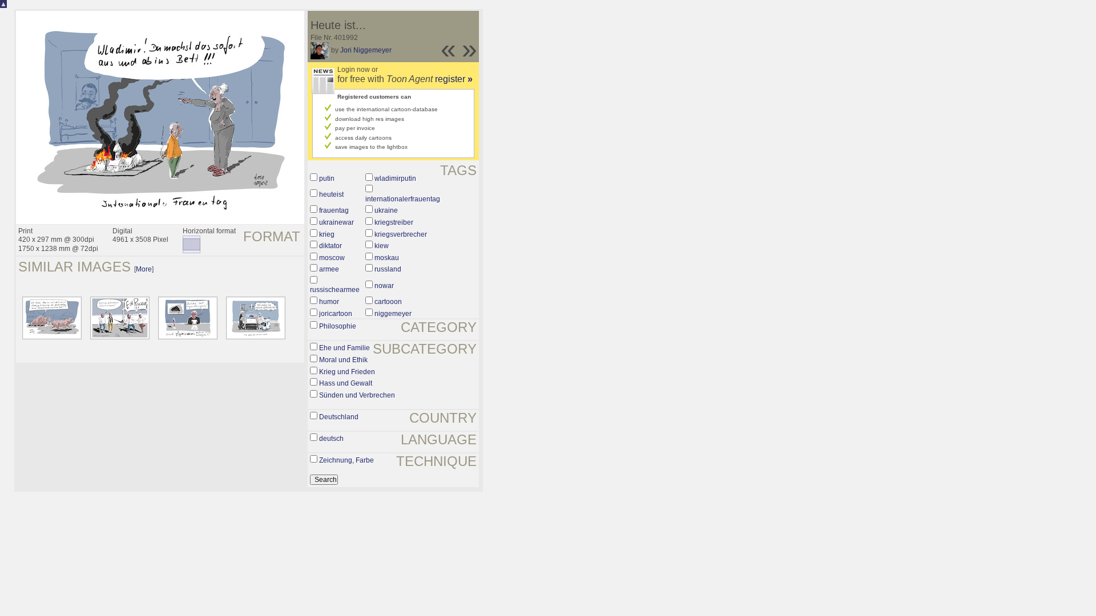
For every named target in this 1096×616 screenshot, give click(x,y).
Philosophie (337, 326)
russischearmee (335, 290)
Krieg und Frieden (347, 372)
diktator (330, 246)
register (454, 79)
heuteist (331, 194)
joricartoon (335, 314)
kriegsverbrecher (400, 234)
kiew (381, 246)
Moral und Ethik (343, 360)
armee (329, 269)
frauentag (334, 210)
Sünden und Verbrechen (357, 395)
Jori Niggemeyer (366, 50)
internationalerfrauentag (402, 199)
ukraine (386, 210)
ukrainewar (336, 222)
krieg (327, 234)
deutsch (331, 439)
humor (329, 302)
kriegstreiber (393, 222)
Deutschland (338, 417)
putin (327, 179)
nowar (384, 286)
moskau (386, 258)
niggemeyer (393, 314)
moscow (332, 258)
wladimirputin (395, 179)
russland (387, 269)
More (144, 269)
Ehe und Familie (344, 348)
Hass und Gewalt (345, 383)
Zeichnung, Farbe (346, 460)
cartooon (388, 302)
